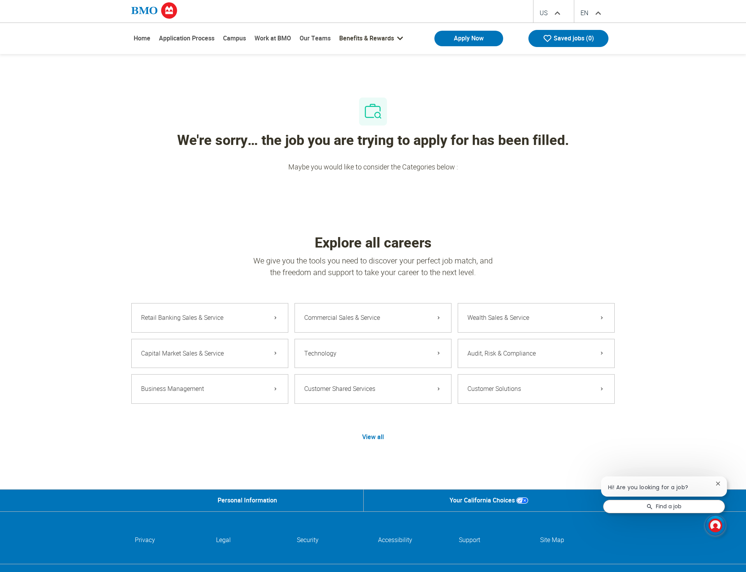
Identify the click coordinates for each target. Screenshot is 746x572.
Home (142, 38)
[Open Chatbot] (715, 525)
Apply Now (469, 38)
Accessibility (395, 540)
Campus (234, 38)
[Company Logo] (154, 10)
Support (469, 540)
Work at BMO (272, 38)
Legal (223, 540)
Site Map (552, 540)
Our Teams (315, 38)
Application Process (186, 38)
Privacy (145, 540)
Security (308, 540)
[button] (373, 437)
